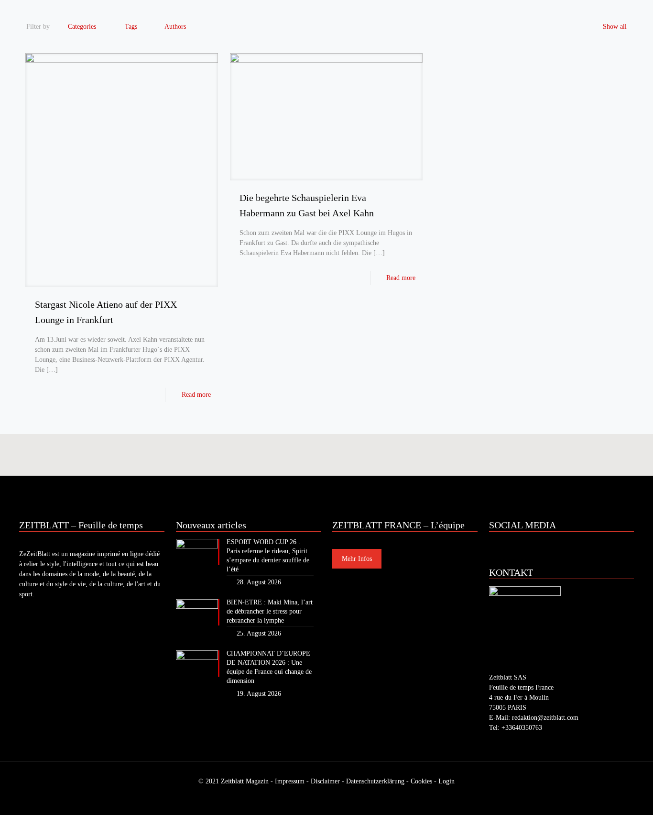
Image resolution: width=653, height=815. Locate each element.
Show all (615, 26)
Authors (175, 26)
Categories (82, 26)
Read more (196, 394)
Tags (131, 26)
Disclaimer (325, 781)
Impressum (290, 781)
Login (446, 781)
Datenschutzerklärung (375, 781)
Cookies (421, 781)
